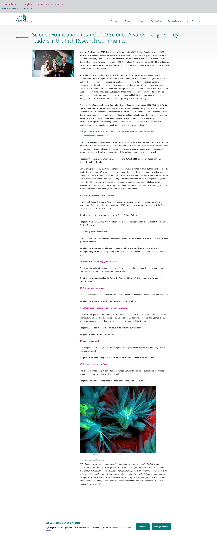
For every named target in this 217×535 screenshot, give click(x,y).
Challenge (126, 21)
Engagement (140, 21)
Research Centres (174, 21)
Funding (114, 21)
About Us (190, 21)
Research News (156, 21)
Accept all (142, 527)
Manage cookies (161, 527)
